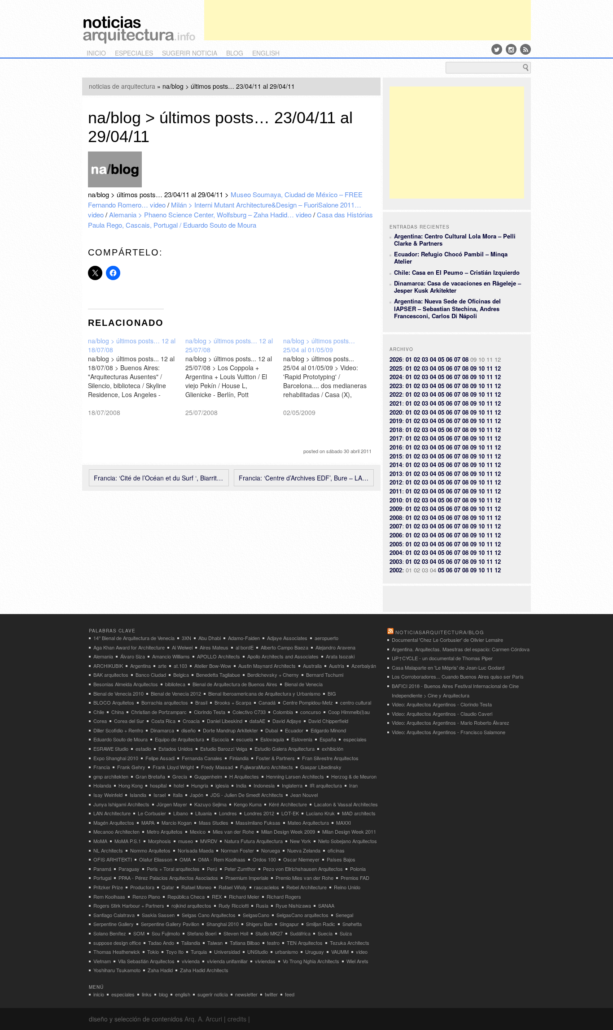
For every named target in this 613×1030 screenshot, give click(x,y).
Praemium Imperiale (246, 877)
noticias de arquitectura (122, 86)
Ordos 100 (264, 859)
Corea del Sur (129, 720)
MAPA (147, 822)
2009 (396, 508)
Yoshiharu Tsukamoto (116, 970)
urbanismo (286, 951)
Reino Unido (347, 887)
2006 (396, 535)
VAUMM (340, 951)
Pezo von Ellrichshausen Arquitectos (303, 868)
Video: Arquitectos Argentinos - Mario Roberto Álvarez (450, 722)
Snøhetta (352, 923)
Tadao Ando (161, 942)
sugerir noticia (189, 52)
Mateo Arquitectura (308, 822)
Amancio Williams (171, 656)
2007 (396, 526)
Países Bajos (341, 859)
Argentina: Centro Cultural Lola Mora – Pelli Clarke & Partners (455, 239)
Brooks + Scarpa (233, 702)
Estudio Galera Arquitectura (284, 748)
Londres (228, 813)
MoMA (100, 840)
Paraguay (129, 868)
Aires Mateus (214, 647)
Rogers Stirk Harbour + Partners (128, 905)
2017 (396, 438)
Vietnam (102, 961)
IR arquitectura (326, 785)
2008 (396, 517)
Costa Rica (163, 720)
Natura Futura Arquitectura (253, 840)
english (266, 52)
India (241, 785)
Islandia (138, 794)
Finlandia (239, 758)
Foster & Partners (275, 758)
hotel (179, 785)
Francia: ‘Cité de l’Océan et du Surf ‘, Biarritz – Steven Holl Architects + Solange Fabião (159, 477)
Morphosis (159, 840)
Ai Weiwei (182, 647)
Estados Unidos (175, 748)
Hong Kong (130, 785)
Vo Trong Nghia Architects (311, 961)
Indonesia (264, 785)
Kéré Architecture (288, 804)
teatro (273, 942)
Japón (196, 794)
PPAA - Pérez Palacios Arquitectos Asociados (168, 877)
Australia (312, 665)
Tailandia (190, 942)
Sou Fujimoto (166, 933)
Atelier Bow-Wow (212, 665)
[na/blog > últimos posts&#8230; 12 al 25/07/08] (234, 376)
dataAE (257, 720)
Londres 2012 (259, 813)
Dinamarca (162, 730)
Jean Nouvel (304, 794)
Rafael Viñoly (233, 887)
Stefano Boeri (201, 933)
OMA (185, 859)
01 (409, 359)
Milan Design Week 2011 (349, 831)
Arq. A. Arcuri (203, 1018)
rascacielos (266, 887)
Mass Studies (213, 822)
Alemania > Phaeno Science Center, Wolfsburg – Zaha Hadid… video (210, 214)
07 (457, 359)
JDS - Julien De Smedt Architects (246, 794)
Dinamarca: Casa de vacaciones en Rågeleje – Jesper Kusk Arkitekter (457, 286)
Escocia (220, 739)
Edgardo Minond (328, 730)
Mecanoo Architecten (116, 831)
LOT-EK (290, 813)
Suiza (346, 933)
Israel (159, 794)
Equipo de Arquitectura (179, 739)
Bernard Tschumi (324, 674)
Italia (178, 794)
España (328, 739)
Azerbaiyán (363, 665)
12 (498, 368)
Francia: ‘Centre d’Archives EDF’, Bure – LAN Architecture (304, 477)
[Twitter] (496, 49)
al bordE (245, 647)
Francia (101, 766)
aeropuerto (326, 637)
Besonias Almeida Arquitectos (125, 684)
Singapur (289, 923)
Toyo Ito (175, 951)
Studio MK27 (269, 933)
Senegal (344, 914)
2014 (396, 464)
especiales (134, 52)
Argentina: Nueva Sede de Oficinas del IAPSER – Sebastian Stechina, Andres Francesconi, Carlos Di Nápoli (447, 308)
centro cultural (355, 702)
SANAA (326, 905)
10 (481, 368)
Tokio (153, 951)
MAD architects (359, 813)
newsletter (246, 994)
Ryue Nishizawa (293, 905)
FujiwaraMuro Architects (266, 766)
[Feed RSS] (525, 49)
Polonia (358, 868)
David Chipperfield (328, 720)
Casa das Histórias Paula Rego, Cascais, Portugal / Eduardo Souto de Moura (230, 219)
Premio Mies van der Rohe (304, 877)
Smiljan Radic (320, 923)
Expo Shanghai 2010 (115, 758)
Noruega (270, 850)
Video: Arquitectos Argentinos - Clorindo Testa (442, 704)
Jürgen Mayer (172, 804)
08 (465, 359)
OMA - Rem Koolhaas (221, 859)
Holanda (102, 785)
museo (185, 840)
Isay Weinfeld (108, 794)
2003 (396, 561)
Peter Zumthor (240, 868)
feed (289, 994)
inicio (96, 52)
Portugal (102, 877)
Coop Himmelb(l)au (349, 711)
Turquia (199, 951)
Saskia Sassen (158, 914)
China (117, 711)
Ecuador (294, 730)
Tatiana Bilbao (245, 942)
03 (425, 359)
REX (217, 896)
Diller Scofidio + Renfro (118, 730)
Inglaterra (292, 785)
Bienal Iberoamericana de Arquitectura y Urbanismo (264, 693)
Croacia (191, 720)
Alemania (103, 656)
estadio (143, 748)
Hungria (199, 785)
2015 (396, 456)
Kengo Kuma (248, 804)
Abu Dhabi (209, 637)
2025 (396, 368)
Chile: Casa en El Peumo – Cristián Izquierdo (457, 272)
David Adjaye (286, 720)
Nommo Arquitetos (150, 850)
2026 (396, 359)
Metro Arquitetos (165, 831)
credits (237, 1018)
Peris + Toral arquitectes (173, 868)
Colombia (283, 711)
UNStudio (257, 951)
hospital (158, 785)
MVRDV (208, 840)
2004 (396, 552)
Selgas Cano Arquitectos (209, 914)
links (147, 994)
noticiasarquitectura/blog (439, 632)
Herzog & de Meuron (354, 776)
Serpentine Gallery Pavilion (170, 923)
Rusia (262, 905)
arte (162, 665)
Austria (336, 665)
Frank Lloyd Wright (173, 766)
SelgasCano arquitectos (302, 914)
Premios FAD (355, 877)
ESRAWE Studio (110, 748)
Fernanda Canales (202, 758)
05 (441, 359)
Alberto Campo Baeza (284, 647)
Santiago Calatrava (114, 914)
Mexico (198, 831)
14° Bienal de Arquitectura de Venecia (134, 637)
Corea (100, 720)
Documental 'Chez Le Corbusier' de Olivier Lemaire (447, 639)
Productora (142, 887)
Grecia (179, 776)
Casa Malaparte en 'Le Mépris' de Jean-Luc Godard (448, 667)
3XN (186, 637)
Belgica (181, 674)
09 (473, 368)
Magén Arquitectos (113, 822)
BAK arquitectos (110, 674)
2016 (396, 447)
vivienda (191, 961)
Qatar (168, 887)
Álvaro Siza (132, 656)
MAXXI (343, 822)
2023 (396, 385)
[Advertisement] (367, 20)
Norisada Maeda (196, 850)
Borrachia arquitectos (164, 702)
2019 (396, 420)
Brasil (201, 702)
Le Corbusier (152, 813)
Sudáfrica (300, 933)
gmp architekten (110, 776)
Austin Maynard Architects (267, 665)
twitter (271, 994)
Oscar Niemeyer (301, 859)
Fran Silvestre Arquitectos (330, 758)
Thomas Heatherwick (116, 951)
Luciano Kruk (320, 813)
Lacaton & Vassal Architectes (346, 804)
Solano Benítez (109, 933)
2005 (396, 544)
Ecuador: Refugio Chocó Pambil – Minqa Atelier (451, 257)
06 (449, 359)
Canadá (267, 702)
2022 (396, 394)
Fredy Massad (217, 766)
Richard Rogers (284, 896)
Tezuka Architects (349, 942)
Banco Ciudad (151, 674)
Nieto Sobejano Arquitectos (347, 840)
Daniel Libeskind (224, 720)
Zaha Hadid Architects (204, 970)
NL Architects (108, 850)
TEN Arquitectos (305, 942)
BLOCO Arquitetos (113, 702)
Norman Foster (237, 850)
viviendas (265, 961)
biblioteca (175, 684)
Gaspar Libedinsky (321, 766)
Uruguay (314, 951)
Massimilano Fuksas (258, 822)
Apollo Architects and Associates (283, 656)
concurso (310, 711)
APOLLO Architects (218, 656)
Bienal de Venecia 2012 (176, 693)
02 (417, 359)
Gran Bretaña (150, 776)
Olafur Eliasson (155, 859)
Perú (212, 868)
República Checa (186, 896)
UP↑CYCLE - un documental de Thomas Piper (442, 658)
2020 (396, 412)
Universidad (227, 951)
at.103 (180, 665)
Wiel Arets (357, 961)
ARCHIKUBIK (108, 665)
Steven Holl (235, 933)
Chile (98, 711)
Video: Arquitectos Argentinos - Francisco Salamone (448, 732)
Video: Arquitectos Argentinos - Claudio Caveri (442, 713)
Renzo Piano (146, 896)
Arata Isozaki (340, 656)
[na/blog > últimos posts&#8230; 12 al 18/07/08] (137, 376)
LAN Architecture (112, 813)
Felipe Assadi (160, 758)
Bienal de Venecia (304, 684)
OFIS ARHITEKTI (112, 859)
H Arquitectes (244, 776)
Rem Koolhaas (109, 896)
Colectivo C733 (249, 711)
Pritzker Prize (108, 887)
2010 (396, 500)
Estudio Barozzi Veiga (223, 748)
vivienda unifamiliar (227, 961)
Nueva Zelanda (303, 850)
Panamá (102, 868)
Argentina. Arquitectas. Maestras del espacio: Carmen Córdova (461, 649)
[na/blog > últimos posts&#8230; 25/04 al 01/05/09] (332, 376)
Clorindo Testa (209, 711)
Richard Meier (244, 896)
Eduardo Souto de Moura (120, 739)
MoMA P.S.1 (127, 840)
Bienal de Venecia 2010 (118, 693)
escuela (244, 739)
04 (433, 359)
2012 (396, 482)
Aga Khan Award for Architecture (129, 647)
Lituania (203, 813)
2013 (396, 473)
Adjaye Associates (287, 637)
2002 (396, 570)
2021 (396, 403)
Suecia (325, 933)
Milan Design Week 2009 (288, 831)
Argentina (140, 665)
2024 (396, 376)
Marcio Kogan (177, 822)
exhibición (332, 748)
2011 (396, 491)
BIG (332, 693)
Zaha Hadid (160, 970)
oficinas (336, 850)
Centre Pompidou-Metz (308, 702)
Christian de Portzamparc (159, 711)
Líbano (180, 813)
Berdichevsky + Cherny (273, 674)
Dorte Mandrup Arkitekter (230, 730)
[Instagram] (511, 49)
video (362, 951)
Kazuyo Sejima (210, 804)
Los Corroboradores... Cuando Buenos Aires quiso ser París (458, 676)
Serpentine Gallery (113, 923)
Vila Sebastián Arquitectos (146, 961)
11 (489, 368)
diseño (188, 730)
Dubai (271, 730)
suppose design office (117, 942)
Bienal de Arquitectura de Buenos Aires (235, 684)
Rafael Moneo (196, 887)
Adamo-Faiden (244, 637)
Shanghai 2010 (222, 923)
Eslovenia (301, 739)
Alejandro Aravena (335, 647)
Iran (353, 785)
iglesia (222, 785)
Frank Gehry (131, 766)
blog (234, 52)
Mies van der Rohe (233, 831)
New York (300, 840)
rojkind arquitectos (191, 905)
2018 (396, 429)
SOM (138, 933)
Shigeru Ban (259, 923)
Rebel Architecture (306, 887)
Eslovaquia (272, 739)
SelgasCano (256, 914)
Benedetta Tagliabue (218, 674)
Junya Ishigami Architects (121, 804)
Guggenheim (208, 776)
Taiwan (215, 942)
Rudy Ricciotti (234, 905)
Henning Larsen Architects (295, 776)
